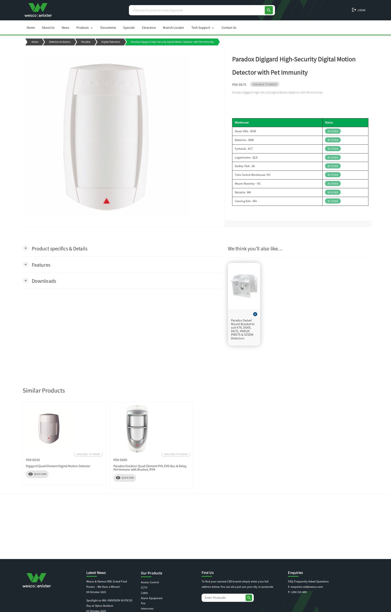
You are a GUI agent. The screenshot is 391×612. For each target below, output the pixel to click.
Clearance (149, 27)
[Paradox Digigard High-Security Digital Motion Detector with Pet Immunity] (122, 136)
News (65, 27)
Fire (143, 603)
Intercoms (147, 608)
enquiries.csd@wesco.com (307, 587)
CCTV (144, 587)
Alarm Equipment (152, 598)
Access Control (150, 582)
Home (31, 27)
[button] (55, 248)
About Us (48, 27)
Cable (144, 593)
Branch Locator (173, 27)
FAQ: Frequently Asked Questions (308, 581)
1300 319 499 (299, 592)
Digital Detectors (110, 42)
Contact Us (229, 27)
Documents (108, 27)
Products (84, 27)
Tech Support (202, 27)
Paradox (86, 42)
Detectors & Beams (59, 42)
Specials (129, 27)
